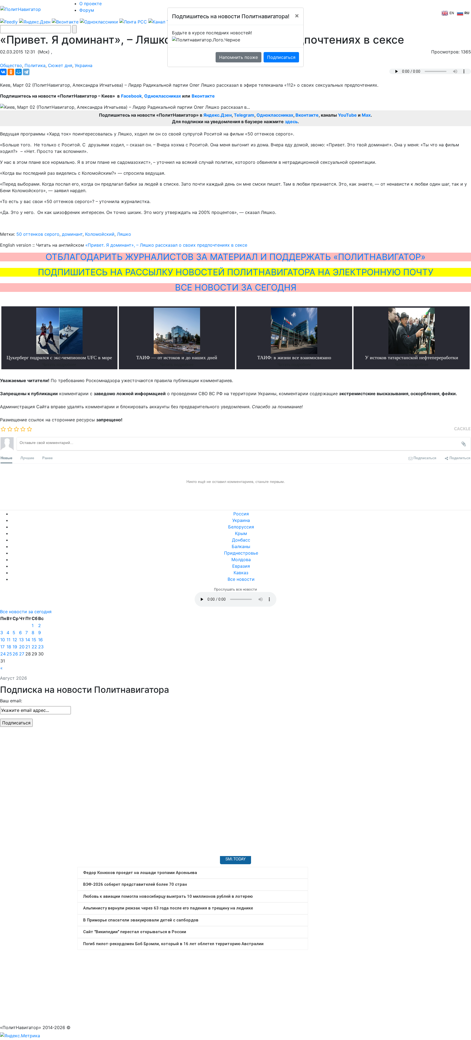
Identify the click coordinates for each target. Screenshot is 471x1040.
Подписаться (281, 57)
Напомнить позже (238, 57)
